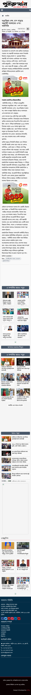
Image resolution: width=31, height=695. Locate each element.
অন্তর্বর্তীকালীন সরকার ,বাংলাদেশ (13, 258)
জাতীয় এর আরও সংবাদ (15, 405)
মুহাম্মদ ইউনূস (6, 261)
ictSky (28, 690)
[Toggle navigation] (5, 10)
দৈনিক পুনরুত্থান (7, 30)
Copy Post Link (21, 28)
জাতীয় (7, 16)
